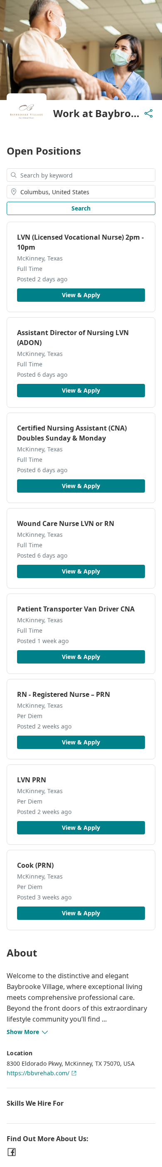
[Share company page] (148, 113)
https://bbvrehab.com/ (38, 1073)
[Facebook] (12, 1152)
